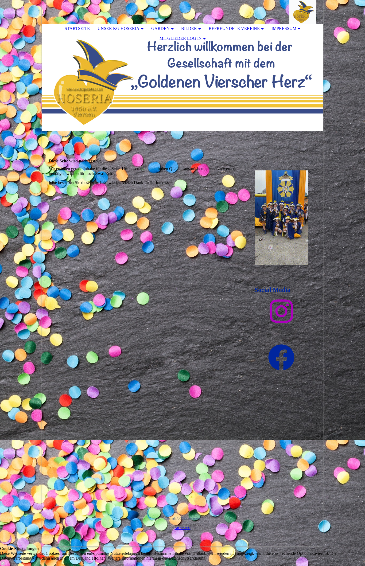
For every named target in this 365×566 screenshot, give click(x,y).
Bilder (189, 28)
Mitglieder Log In (181, 38)
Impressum (283, 28)
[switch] (2, 563)
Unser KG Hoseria (118, 28)
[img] (303, 12)
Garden (160, 28)
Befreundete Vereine (234, 28)
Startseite (77, 28)
